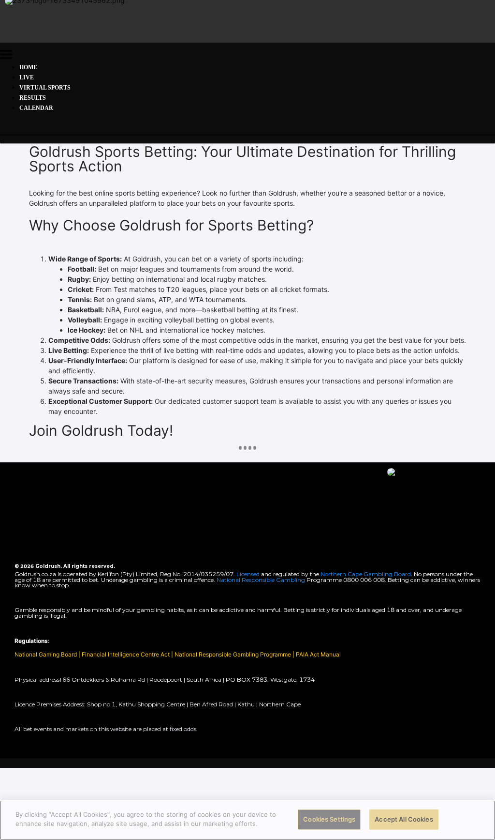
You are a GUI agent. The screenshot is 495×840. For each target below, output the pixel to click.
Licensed (248, 574)
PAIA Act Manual (318, 654)
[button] (6, 56)
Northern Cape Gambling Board (365, 574)
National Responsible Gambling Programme (233, 654)
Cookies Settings (329, 819)
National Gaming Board (46, 654)
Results (32, 97)
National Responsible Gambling (261, 579)
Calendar (36, 108)
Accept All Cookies (404, 819)
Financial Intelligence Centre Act (126, 654)
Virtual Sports (45, 87)
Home (28, 67)
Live (26, 77)
